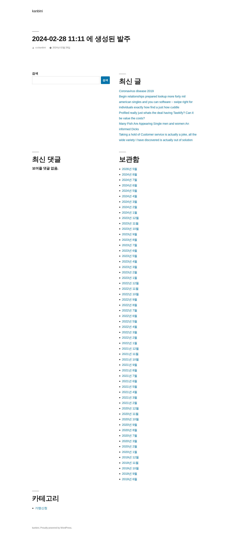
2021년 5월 (129, 386)
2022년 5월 (129, 321)
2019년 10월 (130, 468)
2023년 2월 (129, 272)
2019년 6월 (129, 479)
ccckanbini (40, 47)
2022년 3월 (129, 332)
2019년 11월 (130, 463)
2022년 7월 (129, 310)
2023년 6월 (129, 250)
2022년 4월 (129, 326)
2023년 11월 (130, 223)
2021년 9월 (129, 365)
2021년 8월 (129, 370)
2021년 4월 (129, 392)
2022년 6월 (129, 316)
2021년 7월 (129, 376)
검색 (35, 73)
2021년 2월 (129, 403)
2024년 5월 (129, 190)
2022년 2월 (129, 337)
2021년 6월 (129, 381)
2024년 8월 (129, 174)
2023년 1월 (129, 278)
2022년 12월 (130, 283)
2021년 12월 (130, 348)
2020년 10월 (130, 419)
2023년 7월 (129, 245)
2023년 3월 (129, 267)
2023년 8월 (129, 239)
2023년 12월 (130, 218)
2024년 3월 (129, 201)
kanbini (37, 11)
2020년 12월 (130, 408)
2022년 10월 (130, 294)
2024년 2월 (129, 207)
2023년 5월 (129, 256)
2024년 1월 (129, 212)
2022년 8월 (129, 305)
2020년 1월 (129, 452)
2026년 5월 (129, 169)
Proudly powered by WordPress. (56, 528)
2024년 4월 (129, 196)
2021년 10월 (130, 359)
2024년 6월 (129, 185)
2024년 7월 (129, 180)
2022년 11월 (130, 288)
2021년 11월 (130, 354)
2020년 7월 (129, 435)
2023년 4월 (129, 261)
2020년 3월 (129, 441)
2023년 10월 (130, 228)
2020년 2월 (129, 446)
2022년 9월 (129, 299)
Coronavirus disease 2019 (136, 91)
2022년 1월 (129, 343)
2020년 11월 (130, 414)
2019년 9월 (129, 473)
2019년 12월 (130, 457)
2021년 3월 (129, 397)
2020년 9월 (129, 424)
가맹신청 (41, 508)
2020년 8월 (129, 430)
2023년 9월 (129, 234)
